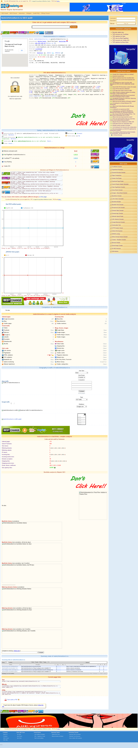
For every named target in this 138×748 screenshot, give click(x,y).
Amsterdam (62, 41)
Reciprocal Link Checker (118, 207)
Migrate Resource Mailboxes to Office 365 (123, 121)
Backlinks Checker (117, 195)
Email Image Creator (117, 245)
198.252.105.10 (40, 43)
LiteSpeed (38, 49)
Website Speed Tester (117, 216)
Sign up (112, 23)
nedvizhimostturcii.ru (42, 39)
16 (106, 321)
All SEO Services (116, 248)
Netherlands (42, 41)
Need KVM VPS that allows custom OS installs (124, 87)
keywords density (51, 96)
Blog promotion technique (57, 736)
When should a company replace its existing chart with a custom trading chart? (122, 93)
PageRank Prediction (117, 169)
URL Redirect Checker (118, 219)
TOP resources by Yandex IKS (120, 40)
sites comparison (35, 96)
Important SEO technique (75, 734)
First (91, 673)
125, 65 (49, 355)
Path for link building (38, 738)
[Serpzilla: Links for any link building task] (123, 68)
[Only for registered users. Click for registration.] (34, 59)
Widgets (28, 13)
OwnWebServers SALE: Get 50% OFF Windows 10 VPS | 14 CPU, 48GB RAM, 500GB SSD (122, 84)
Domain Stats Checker (118, 210)
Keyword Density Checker (118, 172)
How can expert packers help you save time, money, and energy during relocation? (122, 119)
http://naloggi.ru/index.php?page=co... (10, 669)
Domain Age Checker (117, 213)
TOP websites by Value (118, 36)
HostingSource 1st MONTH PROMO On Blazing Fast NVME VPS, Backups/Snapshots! (121, 111)
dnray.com (17, 650)
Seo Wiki (19, 734)
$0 (75, 151)
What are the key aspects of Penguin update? (124, 101)
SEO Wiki (5, 740)
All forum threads (117, 135)
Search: (88, 662)
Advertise (22, 13)
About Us (5, 734)
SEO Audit (5, 13)
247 (53, 319)
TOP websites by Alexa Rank (120, 42)
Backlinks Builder (116, 201)
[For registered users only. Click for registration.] (18, 699)
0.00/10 (76, 154)
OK (22, 50)
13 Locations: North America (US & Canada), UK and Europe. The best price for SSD (122, 132)
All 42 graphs (81, 393)
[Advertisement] (123, 267)
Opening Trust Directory (74, 736)
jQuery (49, 53)
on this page (43, 197)
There (105, 361)
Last (105, 673)
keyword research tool (118, 76)
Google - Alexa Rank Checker (119, 193)
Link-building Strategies (39, 734)
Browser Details (116, 242)
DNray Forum (45, 13)
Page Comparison (116, 175)
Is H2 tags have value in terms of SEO (122, 90)
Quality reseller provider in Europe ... (122, 125)
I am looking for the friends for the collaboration (124, 127)
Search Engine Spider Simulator (120, 184)
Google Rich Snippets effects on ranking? (123, 74)
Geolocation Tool (116, 225)
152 (106, 323)
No (79, 136)
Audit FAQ (36, 13)
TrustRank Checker (117, 166)
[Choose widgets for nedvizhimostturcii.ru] (48, 33)
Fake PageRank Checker (118, 187)
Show (52, 330)
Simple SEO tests (56, 734)
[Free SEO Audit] (21, 712)
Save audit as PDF (12, 699)
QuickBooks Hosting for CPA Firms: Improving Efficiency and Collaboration (123, 99)
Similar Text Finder (117, 178)
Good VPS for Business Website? (121, 88)
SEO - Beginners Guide (39, 736)
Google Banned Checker (118, 222)
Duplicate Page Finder (118, 181)
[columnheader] (11, 664)
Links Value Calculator (118, 198)
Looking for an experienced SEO (121, 109)
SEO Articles (115, 251)
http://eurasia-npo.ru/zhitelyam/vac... (10, 666)
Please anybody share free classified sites (123, 77)
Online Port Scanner (117, 231)
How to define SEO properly (75, 738)
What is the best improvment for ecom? (122, 117)
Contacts (5, 736)
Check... (50, 141)
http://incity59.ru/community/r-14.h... (10, 668)
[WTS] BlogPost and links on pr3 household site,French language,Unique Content (122, 96)
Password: (113, 20)
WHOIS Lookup (116, 233)
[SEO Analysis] (11, 11)
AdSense (57, 53)
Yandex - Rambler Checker (119, 239)
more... (58, 1)
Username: (113, 18)
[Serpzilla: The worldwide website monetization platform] (123, 161)
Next (101, 673)
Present (79, 133)
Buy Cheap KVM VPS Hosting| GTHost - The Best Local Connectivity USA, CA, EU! (122, 114)
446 (53, 323)
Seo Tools (19, 738)
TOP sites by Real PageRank (120, 38)
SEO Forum (13, 13)
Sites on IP (51, 43)
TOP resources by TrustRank (120, 34)
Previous (95, 673)
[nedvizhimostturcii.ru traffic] (11, 419)
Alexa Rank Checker (117, 190)
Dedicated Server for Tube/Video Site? (122, 123)
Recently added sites (118, 32)
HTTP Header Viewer (117, 228)
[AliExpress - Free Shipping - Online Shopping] (69, 727)
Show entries (7, 662)
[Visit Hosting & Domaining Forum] (88, 127)
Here (101, 361)
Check (52, 321)
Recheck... (12, 135)
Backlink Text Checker (117, 204)
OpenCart (40, 53)
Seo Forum (19, 736)
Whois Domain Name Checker (120, 236)
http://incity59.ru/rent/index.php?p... (10, 671)
